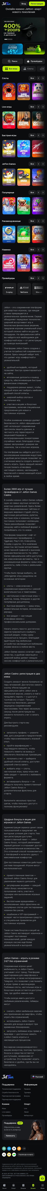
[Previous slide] (38, 78)
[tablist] (23, 68)
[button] (34, 49)
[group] (11, 68)
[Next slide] (43, 78)
